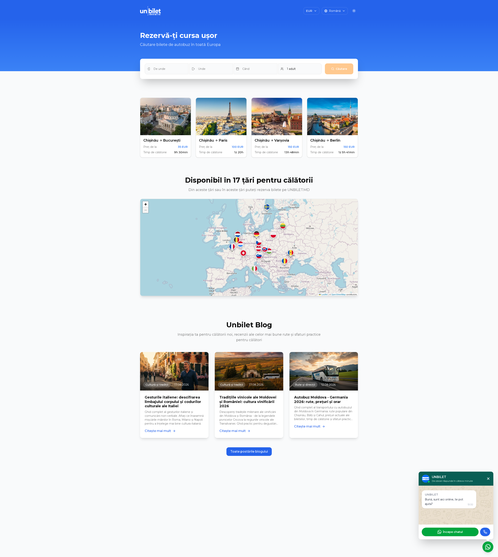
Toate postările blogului (249, 451)
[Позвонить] (485, 532)
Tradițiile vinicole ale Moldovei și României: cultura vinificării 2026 (247, 401)
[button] (291, 253)
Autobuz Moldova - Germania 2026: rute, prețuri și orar (321, 399)
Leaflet (324, 294)
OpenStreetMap (338, 294)
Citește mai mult (158, 431)
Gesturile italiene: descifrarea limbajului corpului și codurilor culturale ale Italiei (173, 401)
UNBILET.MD (299, 190)
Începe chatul (453, 532)
